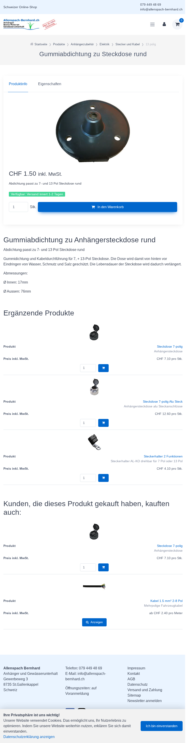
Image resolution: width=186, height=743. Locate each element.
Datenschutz (137, 684)
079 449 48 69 (150, 4)
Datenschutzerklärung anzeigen (29, 737)
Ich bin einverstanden (161, 726)
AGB (131, 679)
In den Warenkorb (110, 207)
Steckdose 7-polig (170, 346)
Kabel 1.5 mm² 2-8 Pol (166, 601)
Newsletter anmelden (144, 701)
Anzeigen (97, 622)
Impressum (136, 668)
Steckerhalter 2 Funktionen (163, 456)
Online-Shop (28, 7)
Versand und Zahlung (144, 690)
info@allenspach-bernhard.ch (161, 9)
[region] (93, 84)
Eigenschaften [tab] (49, 84)
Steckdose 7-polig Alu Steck (163, 401)
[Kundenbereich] (164, 24)
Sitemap (134, 695)
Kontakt (133, 674)
